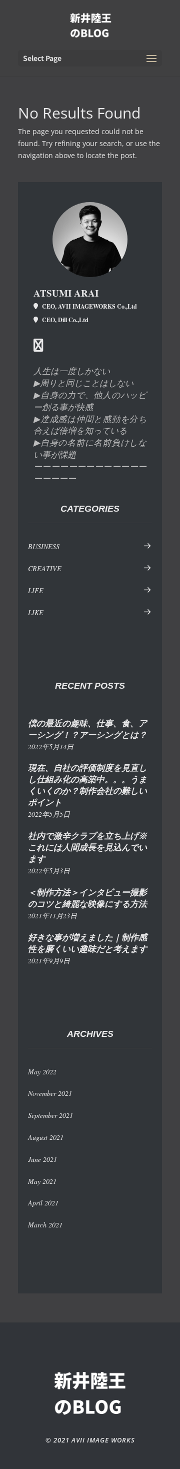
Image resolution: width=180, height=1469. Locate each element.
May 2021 (42, 1181)
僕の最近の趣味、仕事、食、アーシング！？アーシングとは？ (87, 729)
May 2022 (42, 1071)
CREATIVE (45, 568)
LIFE (36, 590)
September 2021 (50, 1115)
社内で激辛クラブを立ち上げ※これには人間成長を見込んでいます (87, 847)
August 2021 (46, 1137)
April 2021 (43, 1202)
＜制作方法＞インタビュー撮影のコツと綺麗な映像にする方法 (87, 898)
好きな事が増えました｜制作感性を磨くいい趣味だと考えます (87, 943)
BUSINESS (44, 546)
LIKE (36, 612)
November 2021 (50, 1093)
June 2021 (42, 1159)
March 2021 (45, 1224)
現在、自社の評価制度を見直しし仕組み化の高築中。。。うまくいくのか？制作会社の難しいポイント (87, 785)
